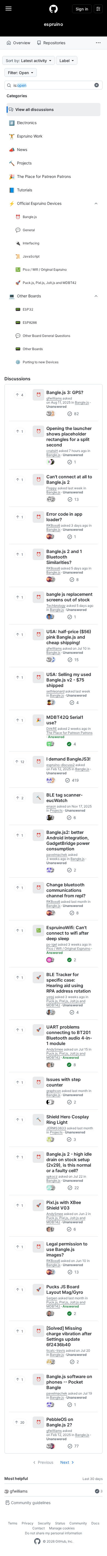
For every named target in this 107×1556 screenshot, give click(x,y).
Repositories (54, 42)
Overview (21, 42)
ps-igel (51, 944)
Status (60, 1523)
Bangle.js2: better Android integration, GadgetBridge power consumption (68, 840)
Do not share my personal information (53, 1533)
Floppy (51, 488)
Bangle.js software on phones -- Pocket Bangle (69, 1382)
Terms (12, 1523)
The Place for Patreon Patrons (69, 733)
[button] (98, 43)
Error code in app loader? (64, 516)
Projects (56, 810)
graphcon (53, 1091)
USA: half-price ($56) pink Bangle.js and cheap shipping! (68, 637)
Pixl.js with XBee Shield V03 (63, 1205)
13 (76, 499)
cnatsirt (52, 451)
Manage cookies (62, 1528)
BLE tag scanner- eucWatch (64, 797)
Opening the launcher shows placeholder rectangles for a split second (69, 437)
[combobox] (54, 85)
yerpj (50, 997)
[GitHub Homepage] (37, 1541)
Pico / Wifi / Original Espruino (68, 948)
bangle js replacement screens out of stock (69, 596)
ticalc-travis (55, 1350)
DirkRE (51, 729)
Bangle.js (82, 402)
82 (76, 413)
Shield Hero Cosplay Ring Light (67, 1119)
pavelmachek (56, 855)
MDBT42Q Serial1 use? (64, 719)
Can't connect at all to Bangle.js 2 (69, 479)
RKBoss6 (53, 525)
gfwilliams (18, 1491)
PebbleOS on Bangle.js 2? (59, 1422)
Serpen (51, 1298)
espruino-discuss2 (60, 765)
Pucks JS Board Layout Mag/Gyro (64, 1289)
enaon (51, 806)
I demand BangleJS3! (68, 759)
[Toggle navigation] (8, 8)
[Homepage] (53, 8)
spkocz (52, 1176)
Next (64, 1462)
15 (76, 659)
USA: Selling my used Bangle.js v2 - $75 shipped (68, 680)
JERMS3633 (56, 1128)
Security (44, 1523)
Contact (38, 1528)
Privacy (27, 1523)
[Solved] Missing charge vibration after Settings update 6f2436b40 (69, 1336)
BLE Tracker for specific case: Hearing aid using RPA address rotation (68, 983)
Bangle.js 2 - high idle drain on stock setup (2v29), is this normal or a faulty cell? (69, 1162)
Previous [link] (45, 1462)
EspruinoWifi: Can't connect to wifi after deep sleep (67, 933)
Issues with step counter (63, 1082)
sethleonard (55, 691)
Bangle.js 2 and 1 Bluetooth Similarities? (64, 557)
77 (76, 1446)
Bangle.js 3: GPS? (64, 392)
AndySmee (54, 1049)
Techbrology (56, 606)
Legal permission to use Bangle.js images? (67, 1249)
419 (75, 780)
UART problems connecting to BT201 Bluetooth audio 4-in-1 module (69, 1035)
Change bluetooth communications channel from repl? (66, 890)
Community (78, 1523)
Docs (95, 1523)
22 (76, 1187)
